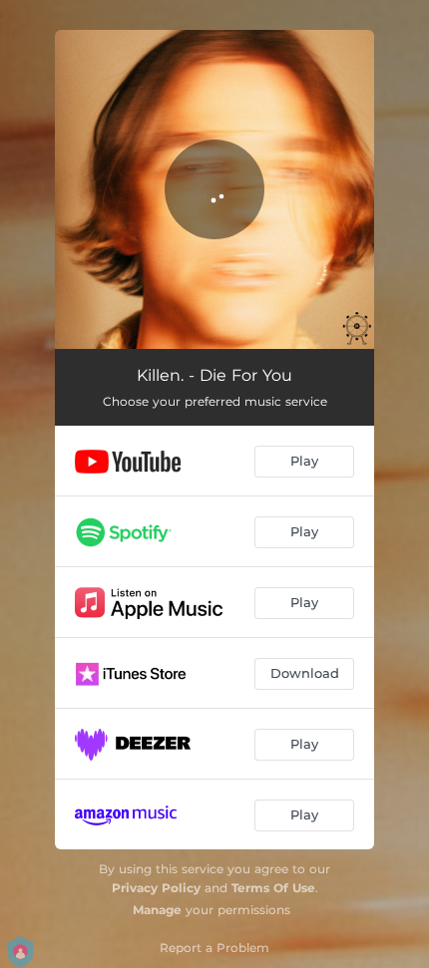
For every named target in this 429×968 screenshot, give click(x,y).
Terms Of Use (273, 887)
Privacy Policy (156, 887)
